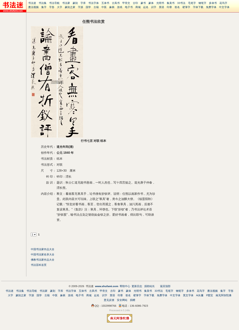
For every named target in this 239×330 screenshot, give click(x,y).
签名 (177, 7)
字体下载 (198, 7)
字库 (83, 2)
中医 (104, 7)
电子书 (129, 7)
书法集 (42, 2)
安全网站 (122, 299)
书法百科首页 (38, 264)
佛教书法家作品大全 (42, 259)
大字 (59, 7)
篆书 (143, 2)
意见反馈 (109, 299)
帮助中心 (125, 286)
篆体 (151, 2)
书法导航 (54, 2)
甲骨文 (126, 2)
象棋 (111, 7)
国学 (88, 7)
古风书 (116, 2)
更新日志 (137, 286)
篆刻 (75, 2)
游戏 (119, 7)
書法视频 (33, 7)
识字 (153, 7)
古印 (135, 2)
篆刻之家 (70, 7)
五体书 (105, 2)
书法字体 (93, 2)
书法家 (66, 2)
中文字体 (224, 7)
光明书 (160, 2)
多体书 (213, 2)
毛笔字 (192, 2)
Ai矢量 (200, 295)
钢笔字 (202, 2)
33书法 (181, 2)
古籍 (96, 7)
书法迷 (32, 2)
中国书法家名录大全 (42, 254)
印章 (169, 7)
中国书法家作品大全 (42, 249)
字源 (80, 7)
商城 (138, 7)
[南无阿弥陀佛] (119, 321)
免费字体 (211, 7)
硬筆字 (186, 7)
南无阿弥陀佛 (223, 295)
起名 (145, 7)
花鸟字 (223, 2)
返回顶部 (165, 286)
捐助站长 (149, 286)
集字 (43, 7)
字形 (51, 7)
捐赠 (132, 299)
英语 (161, 7)
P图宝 (209, 295)
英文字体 (188, 295)
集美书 (171, 2)
